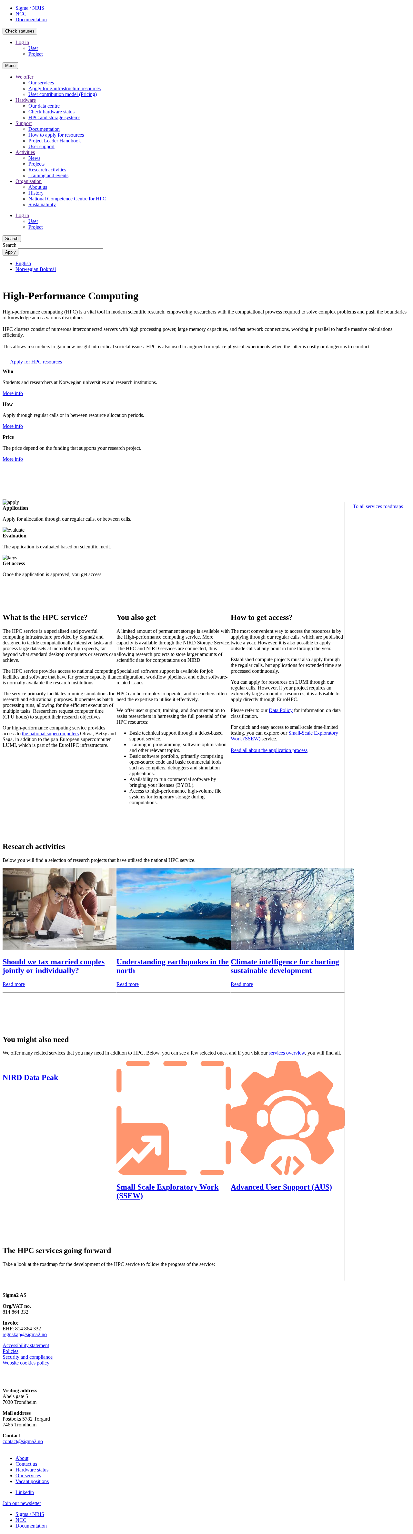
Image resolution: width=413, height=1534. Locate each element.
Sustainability (42, 204)
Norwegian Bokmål (35, 269)
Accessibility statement (26, 1345)
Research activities (47, 169)
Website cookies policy (26, 1362)
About (21, 1458)
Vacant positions (32, 1481)
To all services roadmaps (378, 506)
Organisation (28, 181)
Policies (10, 1351)
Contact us (26, 1464)
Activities (25, 152)
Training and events (48, 175)
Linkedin (24, 1492)
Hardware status (31, 1469)
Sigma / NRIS (29, 8)
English (23, 263)
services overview (286, 1053)
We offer (24, 77)
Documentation (31, 19)
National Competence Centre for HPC (67, 198)
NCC (20, 13)
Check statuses (20, 31)
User (33, 48)
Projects (36, 164)
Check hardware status (51, 111)
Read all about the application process (269, 750)
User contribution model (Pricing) (62, 94)
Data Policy (281, 710)
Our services (41, 82)
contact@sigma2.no (23, 1441)
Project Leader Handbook (54, 140)
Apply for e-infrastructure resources (64, 88)
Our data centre (44, 106)
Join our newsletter (22, 1503)
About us (37, 187)
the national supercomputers (50, 733)
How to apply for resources (56, 135)
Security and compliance (28, 1357)
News (34, 158)
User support (41, 146)
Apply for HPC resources (36, 361)
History (36, 193)
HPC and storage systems (54, 117)
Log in (22, 42)
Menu (10, 65)
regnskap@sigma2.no (25, 1334)
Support (23, 123)
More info (13, 393)
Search (11, 238)
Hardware (25, 100)
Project (35, 54)
